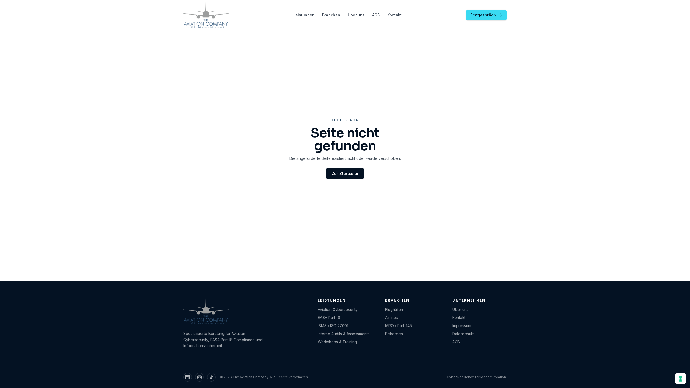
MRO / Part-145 (398, 325)
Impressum (461, 325)
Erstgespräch (483, 15)
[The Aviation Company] (206, 15)
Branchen (331, 15)
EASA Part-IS (329, 317)
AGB (376, 15)
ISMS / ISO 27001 (333, 325)
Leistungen (304, 15)
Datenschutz (463, 333)
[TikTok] (211, 377)
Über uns (356, 15)
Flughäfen (394, 309)
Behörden (394, 333)
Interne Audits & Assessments (344, 333)
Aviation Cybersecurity (338, 309)
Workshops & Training (337, 342)
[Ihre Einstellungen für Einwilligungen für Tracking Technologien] (680, 378)
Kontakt (394, 15)
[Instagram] (199, 377)
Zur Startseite (345, 173)
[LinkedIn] (187, 377)
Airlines (391, 317)
